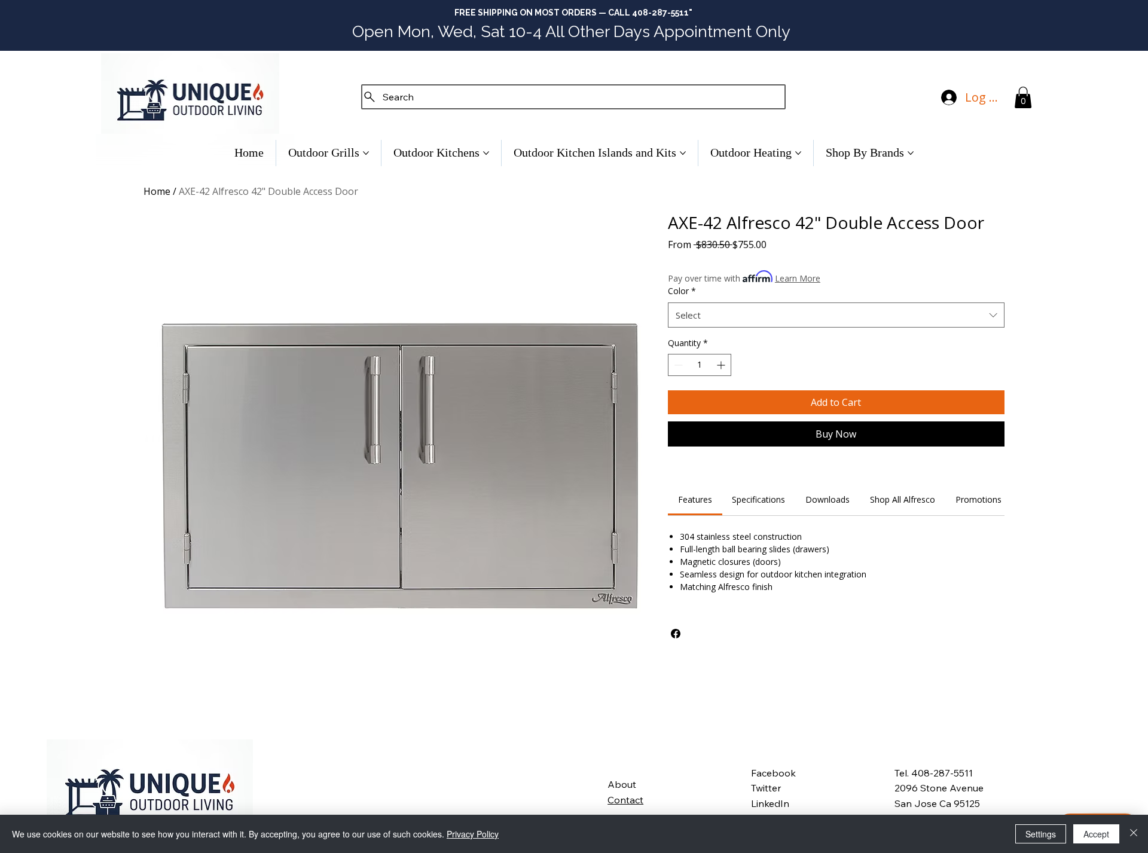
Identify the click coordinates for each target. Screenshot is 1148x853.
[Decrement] (677, 364)
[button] (1023, 97)
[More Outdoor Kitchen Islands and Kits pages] (683, 153)
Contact (625, 800)
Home (157, 191)
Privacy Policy (473, 834)
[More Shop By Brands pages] (911, 153)
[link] (695, 499)
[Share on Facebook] (675, 633)
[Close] (1133, 833)
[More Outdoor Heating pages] (798, 153)
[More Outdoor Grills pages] (366, 153)
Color (682, 290)
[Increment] (722, 364)
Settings (1040, 834)
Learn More (797, 278)
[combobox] (836, 315)
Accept (1096, 834)
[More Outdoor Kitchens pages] (486, 153)
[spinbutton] (700, 364)
